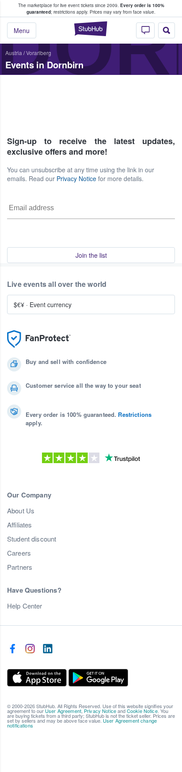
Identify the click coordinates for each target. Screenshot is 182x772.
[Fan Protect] (39, 339)
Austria (13, 52)
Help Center (24, 605)
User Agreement (63, 710)
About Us (20, 510)
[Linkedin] (47, 649)
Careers (19, 553)
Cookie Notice (142, 710)
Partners (19, 567)
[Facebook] (12, 649)
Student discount (31, 538)
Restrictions (135, 414)
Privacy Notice (76, 178)
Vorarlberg (38, 52)
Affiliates (19, 524)
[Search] (166, 30)
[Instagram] (30, 649)
